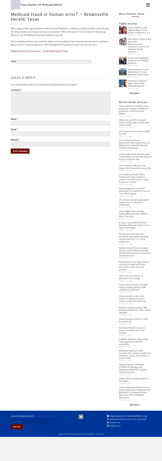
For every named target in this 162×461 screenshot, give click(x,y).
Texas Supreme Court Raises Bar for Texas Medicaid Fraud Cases (138, 72)
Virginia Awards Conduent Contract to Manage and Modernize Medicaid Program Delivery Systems (133, 368)
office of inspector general (60, 62)
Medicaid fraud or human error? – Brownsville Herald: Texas (39, 51)
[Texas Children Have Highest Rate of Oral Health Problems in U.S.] (123, 30)
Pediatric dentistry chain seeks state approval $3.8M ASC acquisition (133, 342)
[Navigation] (148, 5)
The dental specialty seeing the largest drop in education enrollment (134, 202)
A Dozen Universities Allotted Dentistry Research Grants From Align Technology (134, 225)
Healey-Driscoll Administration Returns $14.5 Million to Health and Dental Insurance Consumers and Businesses (135, 251)
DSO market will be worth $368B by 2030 (134, 132)
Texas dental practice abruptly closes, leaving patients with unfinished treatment (133, 287)
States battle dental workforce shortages (133, 379)
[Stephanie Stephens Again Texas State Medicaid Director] (123, 83)
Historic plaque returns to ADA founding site (133, 320)
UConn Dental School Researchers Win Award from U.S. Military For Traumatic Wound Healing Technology (135, 144)
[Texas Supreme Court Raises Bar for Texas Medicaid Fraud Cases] (123, 72)
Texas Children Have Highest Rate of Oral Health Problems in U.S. (139, 30)
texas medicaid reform (81, 62)
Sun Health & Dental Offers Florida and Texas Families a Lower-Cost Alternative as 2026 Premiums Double (134, 178)
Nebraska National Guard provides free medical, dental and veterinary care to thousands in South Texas (135, 354)
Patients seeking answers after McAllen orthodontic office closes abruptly (135, 310)
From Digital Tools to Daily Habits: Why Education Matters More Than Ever (133, 214)
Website (15, 139)
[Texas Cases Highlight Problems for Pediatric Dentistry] (123, 60)
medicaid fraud (40, 62)
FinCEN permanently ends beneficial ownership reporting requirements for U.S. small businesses (133, 238)
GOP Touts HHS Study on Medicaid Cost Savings (131, 277)
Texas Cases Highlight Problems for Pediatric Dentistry (138, 60)
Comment (16, 89)
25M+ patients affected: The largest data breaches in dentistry (135, 167)
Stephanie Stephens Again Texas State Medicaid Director (137, 83)
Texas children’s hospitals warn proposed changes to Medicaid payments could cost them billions (134, 110)
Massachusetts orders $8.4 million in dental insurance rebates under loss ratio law (132, 299)
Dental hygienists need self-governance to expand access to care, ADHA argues (134, 191)
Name (14, 118)
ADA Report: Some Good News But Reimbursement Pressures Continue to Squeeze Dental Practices (139, 45)
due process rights (25, 62)
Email (14, 129)
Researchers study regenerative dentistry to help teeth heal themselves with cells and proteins (134, 265)
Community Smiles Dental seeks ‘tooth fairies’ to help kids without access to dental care (135, 157)
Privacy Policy (99, 434)
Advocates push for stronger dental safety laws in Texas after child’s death (134, 122)
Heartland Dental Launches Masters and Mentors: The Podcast (132, 330)
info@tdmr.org (114, 426)
